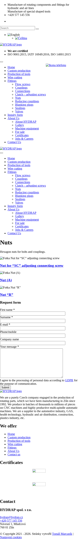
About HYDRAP (25, 121)
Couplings (21, 87)
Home (11, 67)
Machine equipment (27, 128)
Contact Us (14, 142)
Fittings (12, 80)
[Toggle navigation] (1, 61)
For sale (20, 131)
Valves (19, 111)
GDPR (69, 380)
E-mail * (5, 324)
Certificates (22, 135)
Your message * (9, 346)
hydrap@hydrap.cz (11, 517)
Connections (22, 91)
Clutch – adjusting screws (30, 94)
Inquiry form (15, 114)
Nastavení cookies (11, 537)
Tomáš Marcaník (62, 533)
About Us (13, 118)
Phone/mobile (8, 331)
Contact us (14, 454)
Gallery (19, 125)
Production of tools (19, 74)
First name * (7, 309)
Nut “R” (6, 295)
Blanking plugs (24, 104)
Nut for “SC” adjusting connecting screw (31, 266)
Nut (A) (6, 280)
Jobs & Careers (24, 138)
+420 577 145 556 (11, 520)
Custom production (19, 70)
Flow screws (22, 84)
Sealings (20, 108)
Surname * (6, 317)
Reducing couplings (27, 101)
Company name (9, 339)
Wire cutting (15, 77)
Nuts (18, 97)
